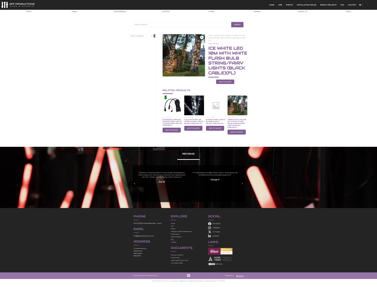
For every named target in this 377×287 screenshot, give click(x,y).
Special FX (302, 11)
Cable (74, 11)
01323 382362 (139, 223)
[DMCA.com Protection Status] (215, 264)
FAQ (342, 5)
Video (348, 11)
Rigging (257, 11)
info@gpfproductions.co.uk (144, 236)
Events (289, 5)
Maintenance (175, 234)
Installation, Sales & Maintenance (181, 231)
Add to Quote (225, 82)
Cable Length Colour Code (179, 260)
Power (211, 11)
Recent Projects (328, 5)
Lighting (165, 11)
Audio (28, 11)
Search (237, 24)
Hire (280, 5)
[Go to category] (154, 36)
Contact (352, 5)
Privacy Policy (175, 257)
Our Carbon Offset (177, 263)
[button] (202, 37)
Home (271, 5)
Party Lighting (226, 35)
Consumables (120, 11)
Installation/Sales (306, 5)
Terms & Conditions (177, 255)
